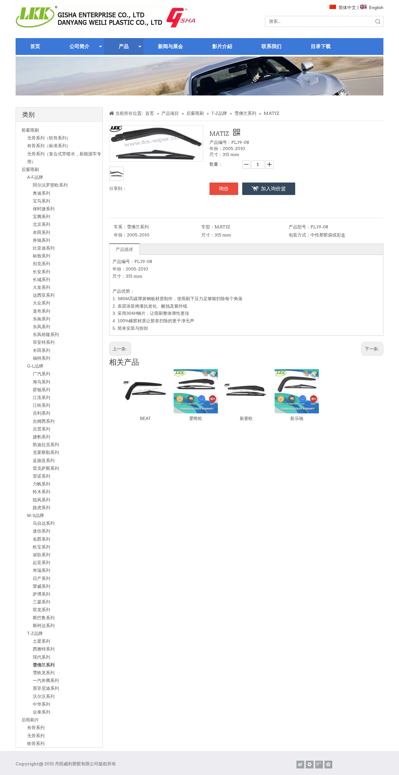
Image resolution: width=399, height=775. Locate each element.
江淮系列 (41, 397)
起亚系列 (41, 562)
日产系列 (41, 578)
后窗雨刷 (30, 169)
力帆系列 (41, 483)
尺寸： (207, 234)
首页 (35, 46)
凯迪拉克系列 (46, 444)
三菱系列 (41, 601)
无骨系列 (36, 735)
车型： (207, 226)
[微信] (310, 764)
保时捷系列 (44, 208)
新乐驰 (296, 418)
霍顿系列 (41, 389)
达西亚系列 (44, 295)
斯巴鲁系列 (44, 617)
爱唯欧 (195, 418)
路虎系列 (41, 507)
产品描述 (124, 249)
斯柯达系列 (44, 625)
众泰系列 (41, 711)
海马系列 (41, 381)
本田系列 (41, 232)
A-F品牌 (35, 177)
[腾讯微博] (319, 764)
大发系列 (41, 287)
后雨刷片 (30, 719)
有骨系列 (36, 727)
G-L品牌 (35, 365)
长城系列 (41, 279)
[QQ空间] (328, 764)
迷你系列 (41, 531)
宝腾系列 (41, 216)
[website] (106, 18)
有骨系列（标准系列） (49, 145)
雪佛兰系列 (44, 664)
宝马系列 (41, 200)
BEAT (145, 418)
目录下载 (321, 46)
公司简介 (79, 46)
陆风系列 (41, 499)
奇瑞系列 (41, 570)
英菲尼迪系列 (46, 688)
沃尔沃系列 (44, 696)
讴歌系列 (41, 554)
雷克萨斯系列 (46, 468)
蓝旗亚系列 (44, 460)
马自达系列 (44, 523)
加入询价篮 (273, 188)
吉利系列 (41, 413)
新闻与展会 (170, 46)
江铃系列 (41, 405)
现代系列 (41, 657)
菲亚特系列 (44, 342)
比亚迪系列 (44, 248)
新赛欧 (246, 418)
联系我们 (271, 46)
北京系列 (41, 224)
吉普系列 (41, 428)
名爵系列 (41, 539)
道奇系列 (41, 311)
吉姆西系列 (44, 421)
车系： (120, 226)
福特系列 (41, 358)
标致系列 (41, 255)
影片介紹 (222, 46)
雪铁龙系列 (44, 672)
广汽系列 (41, 373)
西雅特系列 (44, 648)
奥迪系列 (41, 193)
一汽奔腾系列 (46, 680)
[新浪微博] (300, 764)
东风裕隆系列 (46, 334)
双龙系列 (41, 609)
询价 (224, 188)
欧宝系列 (41, 546)
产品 (124, 46)
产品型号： (299, 226)
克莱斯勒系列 (46, 452)
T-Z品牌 (35, 633)
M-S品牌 (35, 515)
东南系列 (41, 318)
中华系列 (41, 704)
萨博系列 (41, 594)
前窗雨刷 (30, 130)
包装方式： (299, 234)
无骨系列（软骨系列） (49, 137)
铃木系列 (41, 491)
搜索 (378, 21)
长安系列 (41, 271)
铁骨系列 (36, 743)
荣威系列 (41, 586)
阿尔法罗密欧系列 (50, 185)
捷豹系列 (41, 436)
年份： (120, 234)
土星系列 (41, 641)
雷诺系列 (41, 476)
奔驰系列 (41, 240)
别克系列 (41, 263)
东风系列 (41, 326)
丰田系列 (41, 350)
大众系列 (41, 302)
